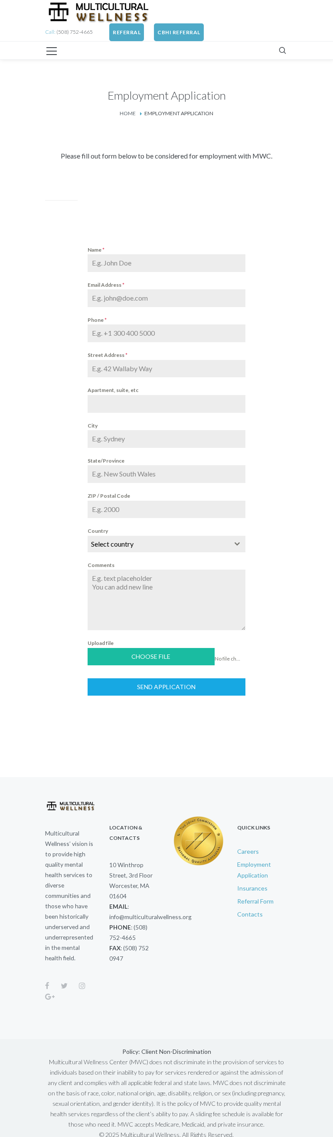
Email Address (106, 285)
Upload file (101, 643)
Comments (101, 565)
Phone (97, 320)
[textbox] (158, 544)
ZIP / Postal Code (109, 495)
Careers (248, 851)
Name (96, 249)
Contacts (250, 914)
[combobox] (166, 544)
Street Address (107, 355)
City (93, 425)
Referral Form (255, 901)
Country (98, 531)
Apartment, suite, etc (113, 390)
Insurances (252, 888)
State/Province (106, 460)
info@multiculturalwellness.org (150, 916)
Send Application (166, 686)
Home (128, 113)
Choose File (150, 656)
